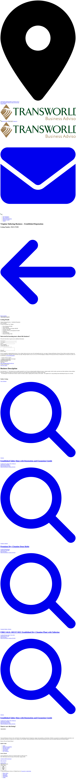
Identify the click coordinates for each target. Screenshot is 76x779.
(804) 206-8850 (3, 363)
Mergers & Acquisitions (7, 746)
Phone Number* (3, 344)
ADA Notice (5, 776)
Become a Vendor (6, 747)
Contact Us (15, 121)
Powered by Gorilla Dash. (26, 771)
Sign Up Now (3, 729)
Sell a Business (5, 748)
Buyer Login (10, 121)
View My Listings (3, 365)
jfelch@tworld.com (10, 363)
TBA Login (5, 774)
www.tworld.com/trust (10, 355)
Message (2, 350)
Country (2, 345)
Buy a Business (6, 751)
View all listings (3, 381)
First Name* (2, 340)
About (4, 745)
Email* (1, 343)
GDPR (4, 777)
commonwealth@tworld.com (5, 758)
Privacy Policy (5, 773)
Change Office (3, 103)
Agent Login (5, 750)
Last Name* (2, 342)
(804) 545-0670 (3, 760)
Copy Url (7, 317)
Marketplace (5, 775)
